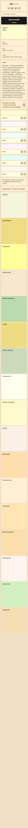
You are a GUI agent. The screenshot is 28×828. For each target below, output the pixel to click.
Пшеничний (5, 610)
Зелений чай (6, 584)
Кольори (7, 14)
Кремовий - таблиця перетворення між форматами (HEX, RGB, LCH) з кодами (13, 181)
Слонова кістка (6, 376)
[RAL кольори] (15, 8)
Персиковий (6, 506)
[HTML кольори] (12, 8)
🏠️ (3, 14)
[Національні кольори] (19, 8)
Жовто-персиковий (8, 532)
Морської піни (6, 558)
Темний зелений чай (8, 298)
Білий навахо (6, 454)
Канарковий (5, 246)
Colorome (16, 4)
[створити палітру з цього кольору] (25, 118)
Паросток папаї (6, 480)
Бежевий (5, 194)
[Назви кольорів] (8, 8)
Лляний (4, 324)
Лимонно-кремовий (8, 402)
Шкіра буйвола (6, 220)
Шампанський (6, 272)
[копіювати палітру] (24, 105)
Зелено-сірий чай (7, 350)
